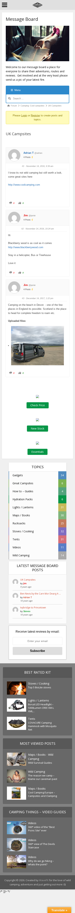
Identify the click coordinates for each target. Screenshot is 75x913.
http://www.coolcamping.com (24, 184)
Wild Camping (36, 771)
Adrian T (28, 152)
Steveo (26, 611)
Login (24, 115)
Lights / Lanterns (38, 700)
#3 (23, 298)
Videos (32, 823)
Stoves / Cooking (38, 683)
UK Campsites (27, 579)
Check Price (37, 405)
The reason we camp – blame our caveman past (42, 777)
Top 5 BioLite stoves (39, 687)
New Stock (37, 428)
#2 (22, 229)
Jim (25, 215)
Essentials (37, 452)
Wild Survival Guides (40, 762)
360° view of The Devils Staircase (41, 845)
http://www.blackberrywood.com (25, 247)
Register (35, 115)
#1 (23, 166)
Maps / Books (37, 754)
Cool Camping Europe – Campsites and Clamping (42, 794)
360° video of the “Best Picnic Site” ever (41, 828)
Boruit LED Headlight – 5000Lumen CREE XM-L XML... (41, 708)
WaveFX (44, 880)
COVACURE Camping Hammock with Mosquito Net (42, 726)
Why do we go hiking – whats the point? (41, 862)
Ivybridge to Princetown (33, 607)
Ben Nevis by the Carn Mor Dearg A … (40, 593)
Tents (31, 719)
